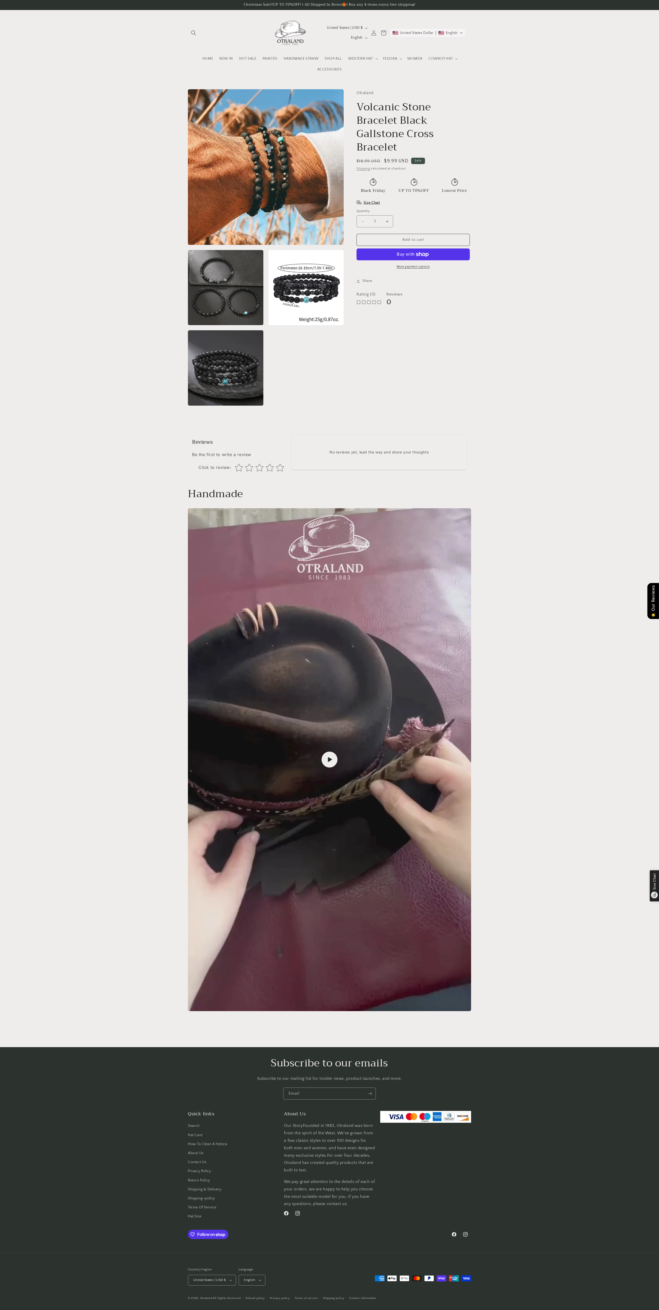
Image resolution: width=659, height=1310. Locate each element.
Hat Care (195, 1135)
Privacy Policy (199, 1171)
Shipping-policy (201, 1198)
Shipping (363, 169)
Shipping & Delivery (204, 1189)
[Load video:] (329, 759)
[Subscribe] (370, 1094)
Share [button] (367, 281)
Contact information (362, 1298)
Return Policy (199, 1180)
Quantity (363, 211)
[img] (369, 303)
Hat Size (195, 1216)
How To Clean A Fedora (207, 1144)
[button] (193, 33)
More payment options (413, 266)
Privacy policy (280, 1298)
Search (194, 1126)
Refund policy (255, 1298)
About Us (196, 1153)
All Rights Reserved (226, 1298)
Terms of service (306, 1298)
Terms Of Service (202, 1207)
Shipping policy (333, 1298)
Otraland (206, 1298)
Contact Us (197, 1162)
